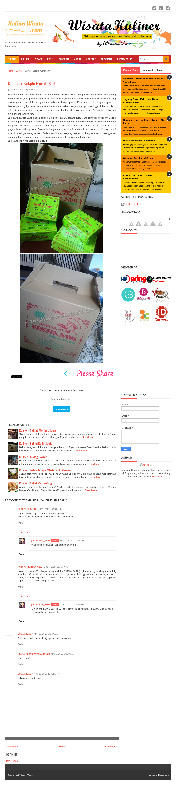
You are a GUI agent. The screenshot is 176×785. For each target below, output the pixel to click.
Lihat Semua (12, 760)
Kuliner (25, 59)
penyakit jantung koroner (34, 654)
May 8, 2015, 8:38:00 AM (62, 654)
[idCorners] (161, 321)
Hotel (50, 59)
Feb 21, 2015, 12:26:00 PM (55, 567)
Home (13, 59)
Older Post (110, 747)
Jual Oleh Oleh (27, 509)
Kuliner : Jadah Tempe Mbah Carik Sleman (45, 470)
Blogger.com (163, 775)
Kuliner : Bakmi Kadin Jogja (35, 443)
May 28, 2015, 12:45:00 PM (47, 674)
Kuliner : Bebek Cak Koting (35, 483)
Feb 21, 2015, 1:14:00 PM (72, 604)
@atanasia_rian (40, 540)
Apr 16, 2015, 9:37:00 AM (46, 634)
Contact (91, 59)
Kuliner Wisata (26, 775)
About (77, 59)
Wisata (38, 59)
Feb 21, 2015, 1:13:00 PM (72, 540)
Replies (25, 532)
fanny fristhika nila (30, 567)
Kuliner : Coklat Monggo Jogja (37, 430)
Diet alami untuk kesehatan (139, 140)
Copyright (106, 59)
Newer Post (13, 747)
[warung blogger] (160, 300)
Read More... (90, 437)
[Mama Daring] (133, 282)
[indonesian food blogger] (128, 321)
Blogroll (64, 59)
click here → (158, 476)
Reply (20, 523)
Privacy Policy (124, 59)
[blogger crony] (145, 321)
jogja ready (25, 634)
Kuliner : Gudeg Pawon (33, 457)
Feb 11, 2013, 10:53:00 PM (49, 509)
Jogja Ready (25, 674)
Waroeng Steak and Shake (138, 158)
